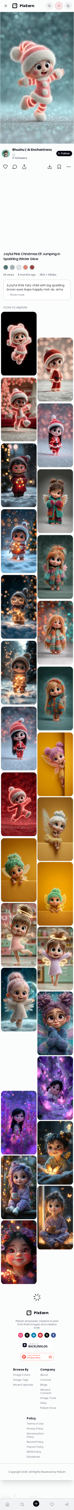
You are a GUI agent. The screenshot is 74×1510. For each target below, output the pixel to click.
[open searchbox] (49, 6)
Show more (17, 294)
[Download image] (49, 166)
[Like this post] (5, 166)
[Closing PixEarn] (58, 6)
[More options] (68, 166)
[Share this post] (24, 166)
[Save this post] (59, 166)
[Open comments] (14, 166)
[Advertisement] (37, 211)
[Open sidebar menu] (6, 6)
